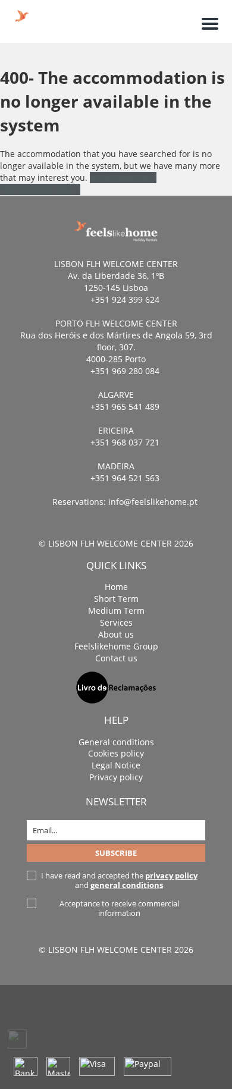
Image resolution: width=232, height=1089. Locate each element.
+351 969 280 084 (124, 370)
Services (116, 622)
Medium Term (116, 610)
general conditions (126, 885)
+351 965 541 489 (124, 406)
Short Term (116, 598)
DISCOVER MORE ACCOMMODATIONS (78, 183)
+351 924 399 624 (124, 299)
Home (116, 586)
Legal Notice (116, 765)
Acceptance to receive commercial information (119, 908)
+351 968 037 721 (124, 442)
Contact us (116, 658)
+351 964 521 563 (124, 478)
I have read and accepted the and (119, 880)
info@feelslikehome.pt (152, 501)
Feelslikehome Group (116, 646)
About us (116, 634)
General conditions (116, 742)
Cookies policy (116, 753)
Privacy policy (116, 777)
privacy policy (171, 875)
